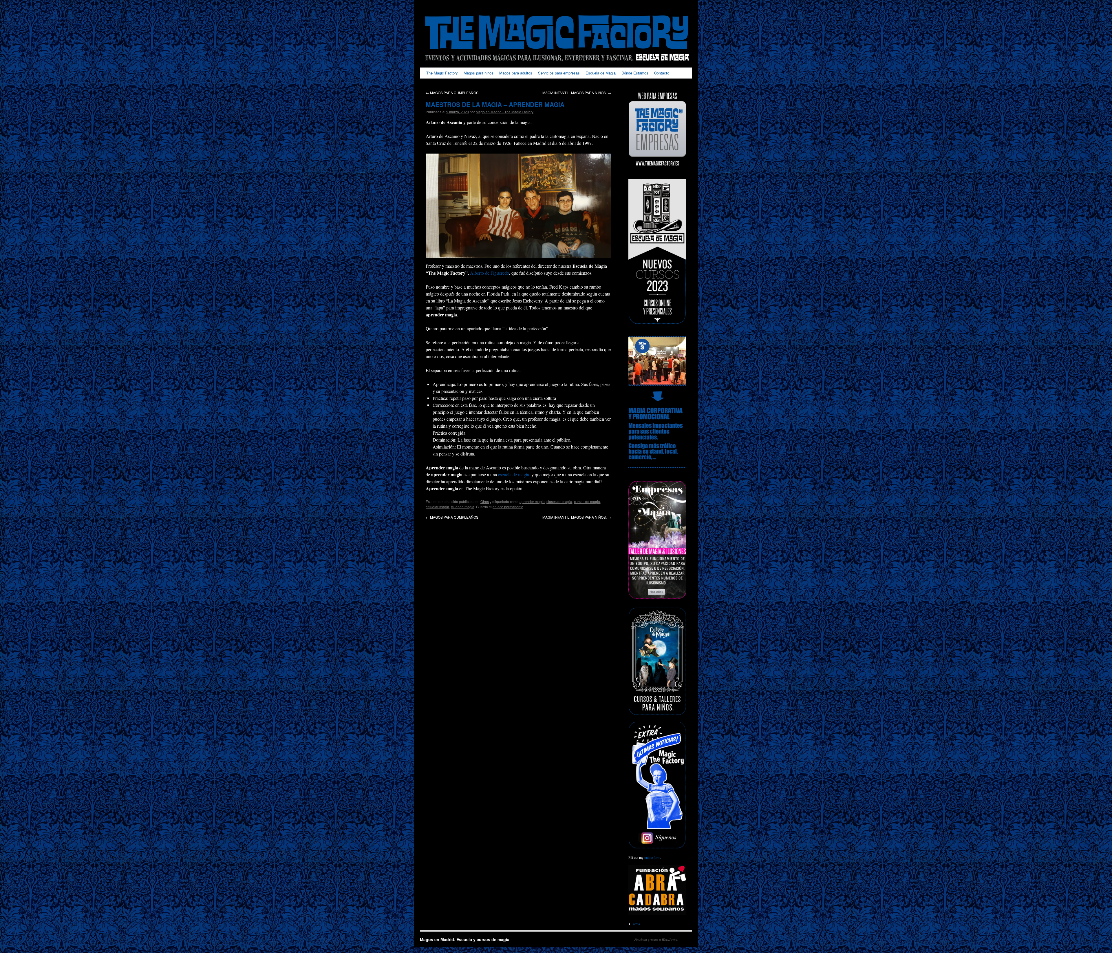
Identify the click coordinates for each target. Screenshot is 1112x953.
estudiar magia (437, 506)
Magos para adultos (515, 73)
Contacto (661, 73)
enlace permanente (508, 506)
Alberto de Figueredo (489, 273)
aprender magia (532, 501)
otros (636, 923)
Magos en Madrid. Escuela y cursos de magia (464, 939)
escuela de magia (513, 474)
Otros (484, 501)
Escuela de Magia (601, 73)
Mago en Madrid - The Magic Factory (504, 111)
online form (652, 857)
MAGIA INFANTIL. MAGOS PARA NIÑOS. (576, 92)
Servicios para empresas (559, 73)
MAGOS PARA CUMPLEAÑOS (452, 92)
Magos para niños (478, 73)
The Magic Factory (442, 73)
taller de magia (462, 506)
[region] (657, 361)
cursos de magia (587, 501)
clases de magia (559, 501)
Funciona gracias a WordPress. (656, 939)
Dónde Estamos (634, 73)
